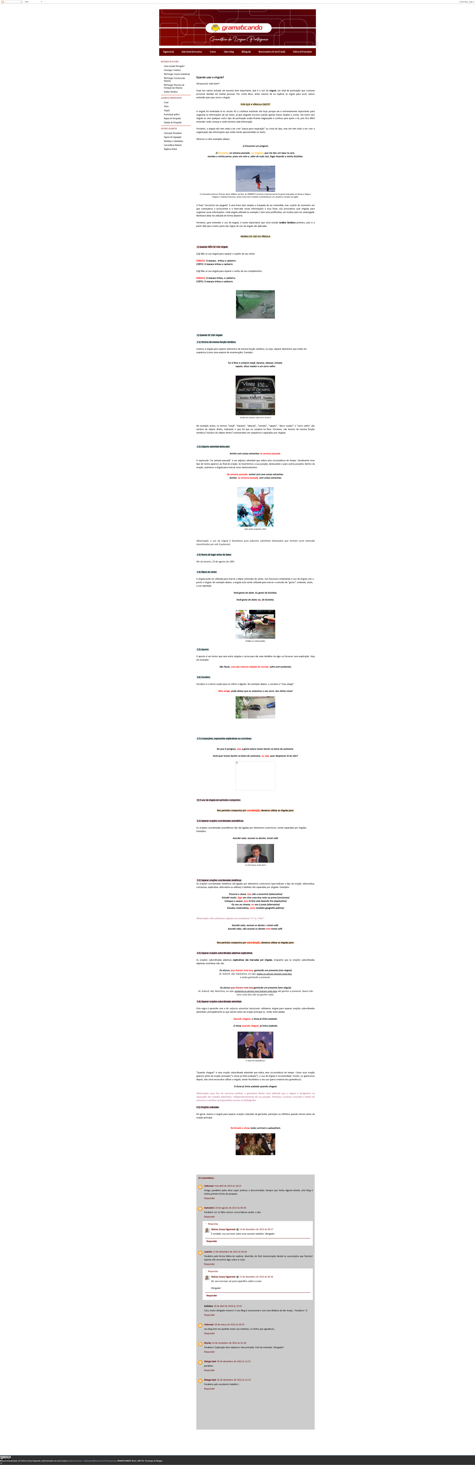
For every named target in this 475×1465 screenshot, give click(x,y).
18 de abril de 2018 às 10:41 (228, 1306)
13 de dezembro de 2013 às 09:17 (256, 1229)
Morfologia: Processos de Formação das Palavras (174, 86)
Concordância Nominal (173, 145)
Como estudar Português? (174, 66)
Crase (166, 102)
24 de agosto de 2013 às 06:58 (230, 1208)
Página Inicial (168, 52)
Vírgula (167, 110)
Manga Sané (210, 1361)
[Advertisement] (241, 65)
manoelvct (209, 1208)
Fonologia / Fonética (172, 70)
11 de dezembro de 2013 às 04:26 (230, 1252)
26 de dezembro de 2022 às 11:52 (234, 1380)
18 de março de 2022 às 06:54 (229, 1324)
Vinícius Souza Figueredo (223, 1229)
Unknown (209, 1186)
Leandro (208, 1252)
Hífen (166, 106)
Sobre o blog (229, 52)
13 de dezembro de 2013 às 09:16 (256, 1277)
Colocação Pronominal (173, 133)
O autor (213, 52)
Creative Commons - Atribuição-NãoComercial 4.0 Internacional (92, 1461)
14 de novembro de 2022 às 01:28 (229, 1343)
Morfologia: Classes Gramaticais (177, 74)
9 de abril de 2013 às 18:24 (227, 1186)
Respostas (213, 1224)
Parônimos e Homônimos (173, 141)
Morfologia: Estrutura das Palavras (174, 79)
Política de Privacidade (302, 52)
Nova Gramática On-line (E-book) (272, 52)
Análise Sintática (171, 91)
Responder (209, 1198)
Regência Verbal (170, 149)
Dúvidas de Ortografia (172, 122)
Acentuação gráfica (171, 114)
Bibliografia (246, 52)
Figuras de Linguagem (172, 137)
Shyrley (207, 1343)
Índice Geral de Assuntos (192, 52)
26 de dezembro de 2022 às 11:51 (234, 1361)
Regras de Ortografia (172, 118)
